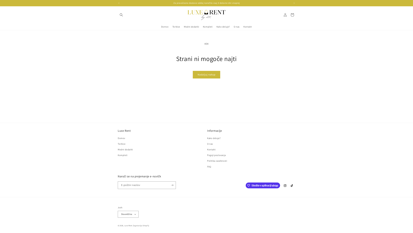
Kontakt (211, 149)
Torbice (121, 143)
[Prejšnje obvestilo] (118, 3)
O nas (210, 143)
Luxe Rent (128, 225)
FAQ (209, 166)
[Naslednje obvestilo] (294, 3)
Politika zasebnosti (217, 160)
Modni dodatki (125, 149)
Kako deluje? (214, 138)
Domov (121, 138)
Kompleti (122, 155)
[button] (121, 14)
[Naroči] (172, 185)
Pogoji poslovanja (216, 155)
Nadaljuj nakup (206, 74)
